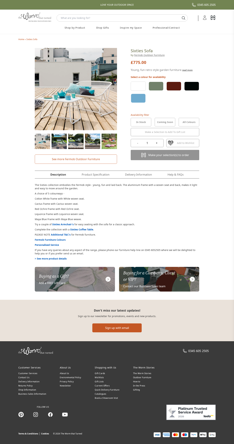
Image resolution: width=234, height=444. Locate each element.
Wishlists (99, 377)
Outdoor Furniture (142, 377)
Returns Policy (25, 385)
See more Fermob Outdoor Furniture (76, 159)
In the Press (139, 385)
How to (136, 381)
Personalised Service (47, 244)
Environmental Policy (70, 377)
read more (187, 70)
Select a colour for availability (148, 77)
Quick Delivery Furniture (107, 389)
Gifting (136, 389)
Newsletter (65, 385)
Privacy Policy (67, 381)
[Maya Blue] (138, 98)
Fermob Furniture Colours (50, 239)
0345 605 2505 (206, 5)
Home (21, 39)
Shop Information (27, 389)
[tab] (141, 122)
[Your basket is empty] (213, 18)
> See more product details (51, 258)
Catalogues (100, 393)
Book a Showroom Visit (106, 398)
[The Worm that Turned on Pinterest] (21, 414)
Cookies (45, 433)
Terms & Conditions (28, 433)
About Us (64, 373)
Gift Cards (100, 373)
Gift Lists (99, 381)
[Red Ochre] (173, 86)
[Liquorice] (191, 86)
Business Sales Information (32, 393)
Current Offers (102, 385)
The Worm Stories (142, 373)
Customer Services (28, 373)
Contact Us (23, 377)
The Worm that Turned (71, 433)
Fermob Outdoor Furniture (149, 55)
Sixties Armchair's (63, 224)
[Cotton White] (138, 86)
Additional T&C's (61, 234)
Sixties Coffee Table (81, 229)
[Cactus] (156, 86)
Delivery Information (28, 381)
